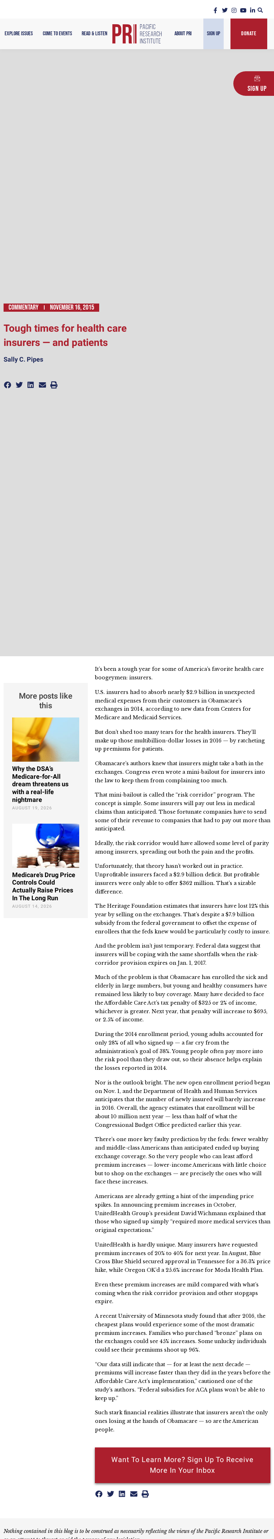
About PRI (183, 33)
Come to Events (57, 33)
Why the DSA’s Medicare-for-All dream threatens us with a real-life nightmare (40, 784)
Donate (249, 33)
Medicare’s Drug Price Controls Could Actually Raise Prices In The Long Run (43, 886)
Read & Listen (94, 33)
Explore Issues (19, 33)
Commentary (24, 307)
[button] (260, 10)
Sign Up (213, 33)
